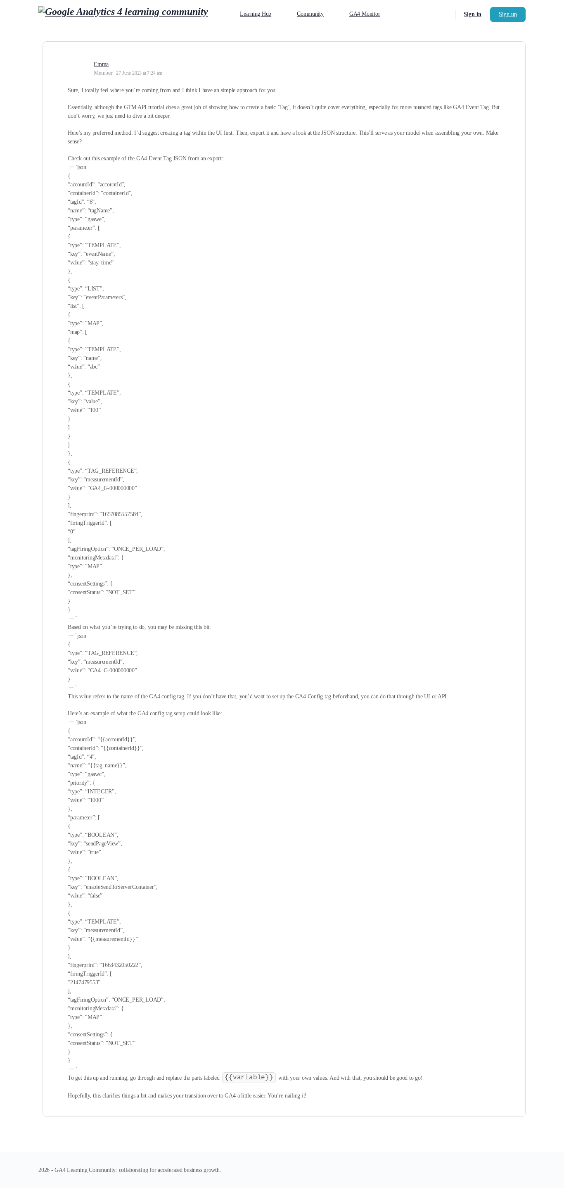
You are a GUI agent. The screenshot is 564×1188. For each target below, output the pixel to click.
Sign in (472, 14)
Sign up (508, 14)
